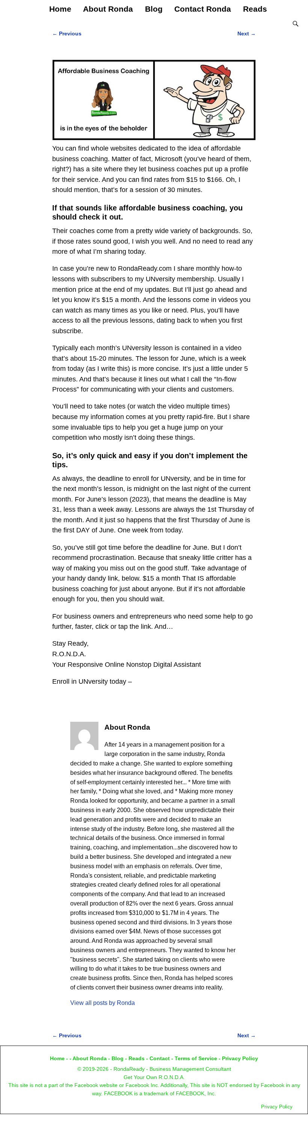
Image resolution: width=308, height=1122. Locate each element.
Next (246, 33)
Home (60, 9)
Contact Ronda (202, 9)
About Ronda (108, 9)
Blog (154, 9)
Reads (255, 9)
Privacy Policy (240, 1058)
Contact (159, 1058)
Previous (67, 33)
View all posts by (102, 1003)
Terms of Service (196, 1058)
